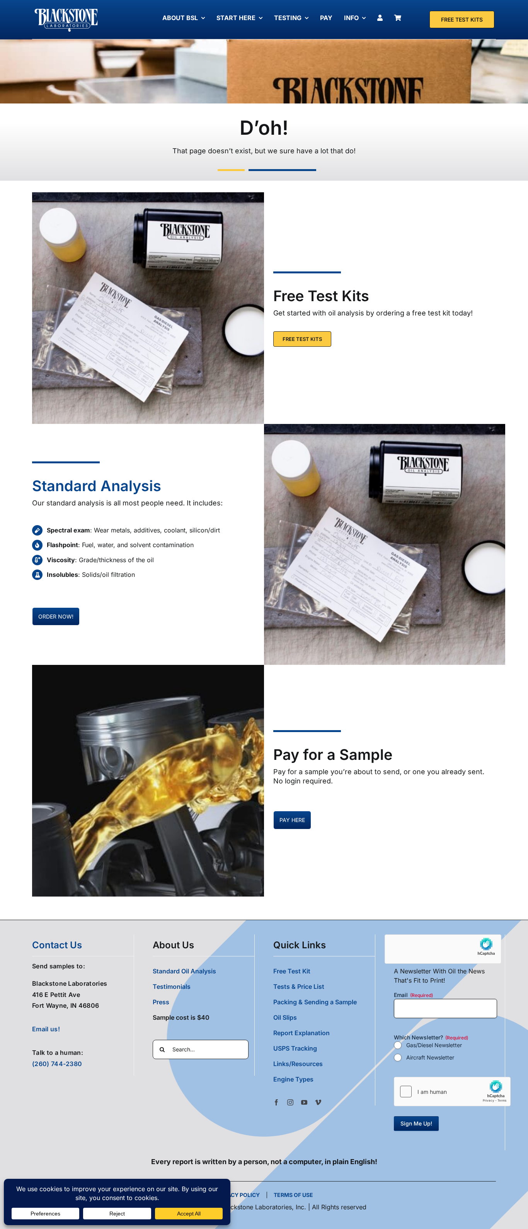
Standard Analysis (96, 486)
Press (161, 1002)
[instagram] (290, 1102)
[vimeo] (318, 1102)
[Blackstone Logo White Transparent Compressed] (66, 9)
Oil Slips (285, 1017)
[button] (324, 1079)
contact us (57, 945)
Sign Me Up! (416, 1123)
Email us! (46, 1029)
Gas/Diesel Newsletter (434, 1045)
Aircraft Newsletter (430, 1057)
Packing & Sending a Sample (315, 1002)
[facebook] (276, 1102)
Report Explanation (301, 1033)
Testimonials (172, 986)
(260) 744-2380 (57, 1064)
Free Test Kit (291, 971)
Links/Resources (298, 1064)
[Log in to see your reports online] (381, 17)
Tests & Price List (298, 986)
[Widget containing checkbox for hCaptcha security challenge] (452, 1091)
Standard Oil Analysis (184, 971)
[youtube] (304, 1102)
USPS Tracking (295, 1048)
